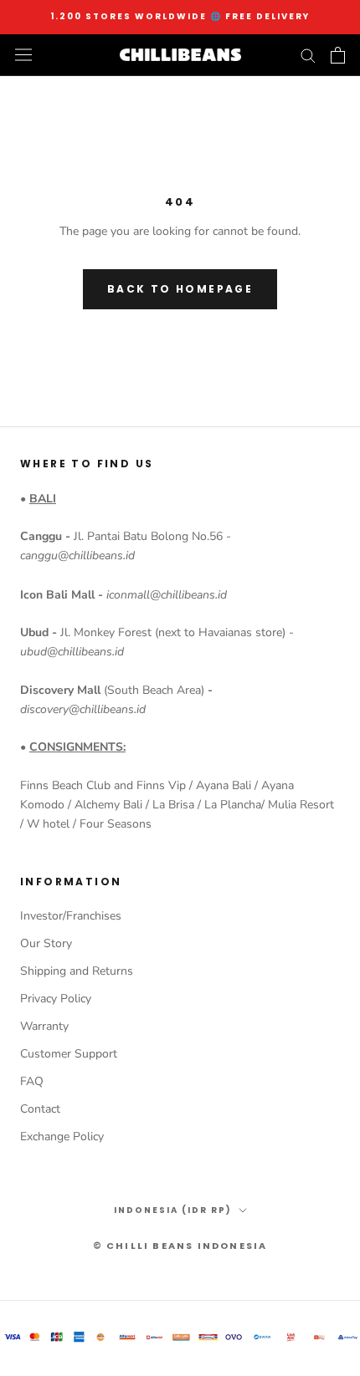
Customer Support (68, 1054)
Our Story (46, 943)
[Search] (308, 55)
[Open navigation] (23, 54)
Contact (40, 1109)
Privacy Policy (55, 999)
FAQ (32, 1081)
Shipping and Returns (76, 971)
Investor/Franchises (70, 916)
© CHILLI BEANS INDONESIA (180, 1245)
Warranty (44, 1026)
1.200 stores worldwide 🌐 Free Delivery (180, 16)
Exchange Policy (62, 1136)
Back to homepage (180, 289)
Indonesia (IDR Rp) (173, 1210)
